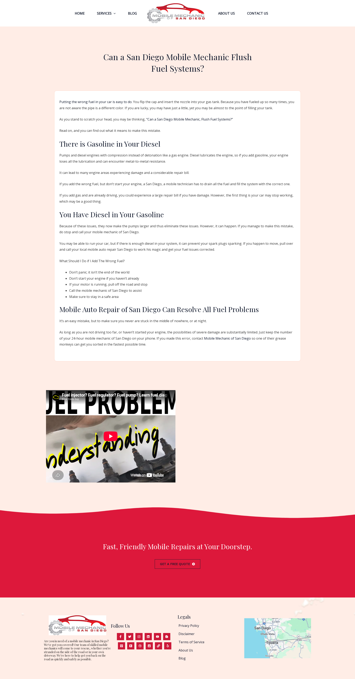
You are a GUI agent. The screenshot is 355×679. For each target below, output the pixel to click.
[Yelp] (167, 645)
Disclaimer (187, 634)
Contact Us (257, 13)
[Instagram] (139, 636)
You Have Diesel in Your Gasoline (111, 214)
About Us (226, 13)
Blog (132, 13)
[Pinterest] (121, 645)
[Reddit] (149, 645)
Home (80, 13)
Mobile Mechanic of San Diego (227, 338)
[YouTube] (157, 636)
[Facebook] (120, 636)
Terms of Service (191, 642)
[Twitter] (129, 636)
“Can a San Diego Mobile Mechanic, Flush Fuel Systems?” (189, 119)
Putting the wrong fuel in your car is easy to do (95, 102)
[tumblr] (130, 645)
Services (104, 13)
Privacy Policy (189, 625)
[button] (114, 13)
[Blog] (166, 636)
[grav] (140, 645)
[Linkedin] (148, 636)
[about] (158, 645)
